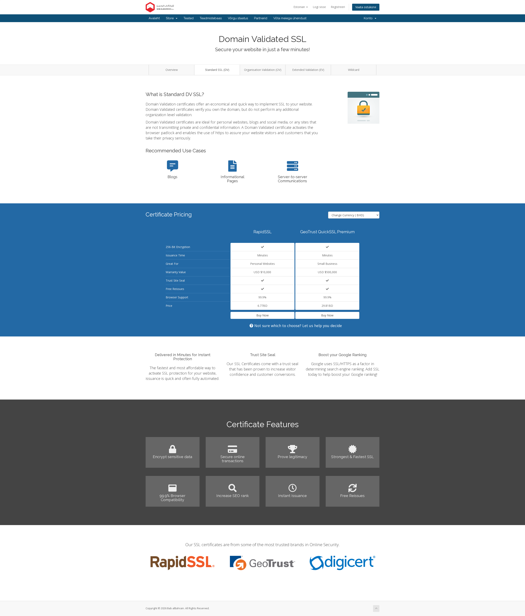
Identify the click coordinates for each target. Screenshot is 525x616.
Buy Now (262, 315)
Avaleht (154, 18)
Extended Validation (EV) (308, 70)
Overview (171, 70)
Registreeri (338, 7)
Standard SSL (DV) (217, 70)
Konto (369, 18)
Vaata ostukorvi (365, 7)
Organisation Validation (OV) (262, 70)
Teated (189, 18)
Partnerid (260, 18)
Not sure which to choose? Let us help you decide (297, 325)
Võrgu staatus (238, 18)
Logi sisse (319, 7)
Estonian (299, 7)
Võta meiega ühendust (289, 18)
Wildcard (353, 70)
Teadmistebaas (211, 18)
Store (170, 18)
